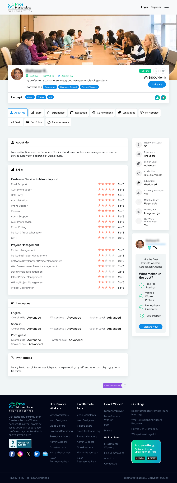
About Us (109, 458)
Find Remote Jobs (114, 452)
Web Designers (58, 420)
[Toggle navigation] (166, 7)
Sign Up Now (151, 326)
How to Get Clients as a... (145, 428)
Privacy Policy (16, 477)
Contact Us (110, 463)
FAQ (106, 425)
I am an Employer (114, 410)
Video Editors (57, 425)
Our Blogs (137, 404)
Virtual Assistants (59, 414)
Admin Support (58, 441)
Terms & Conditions (38, 477)
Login (144, 6)
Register (156, 6)
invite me (157, 84)
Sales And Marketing (61, 430)
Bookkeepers (58, 447)
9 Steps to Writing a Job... (145, 434)
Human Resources (60, 452)
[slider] (106, 184)
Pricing (108, 430)
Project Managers (60, 436)
